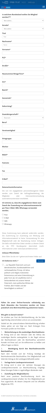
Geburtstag (7, 106)
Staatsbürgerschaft (10, 114)
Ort (4, 82)
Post (5, 215)
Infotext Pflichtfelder (10, 253)
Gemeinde (6, 98)
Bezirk (5, 90)
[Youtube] (5, 2)
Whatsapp (8, 224)
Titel (4, 33)
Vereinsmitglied (8, 130)
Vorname (6, 49)
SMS (5, 221)
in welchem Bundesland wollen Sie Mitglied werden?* (19, 15)
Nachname (7, 41)
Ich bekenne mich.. (10, 261)
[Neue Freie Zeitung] (24, 2)
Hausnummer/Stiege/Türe (13, 74)
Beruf (4, 122)
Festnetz (5, 163)
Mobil (5, 155)
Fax (3, 171)
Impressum (31, 410)
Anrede (5, 25)
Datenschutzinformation (12, 187)
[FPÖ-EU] (31, 2)
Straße (5, 66)
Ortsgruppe (6, 138)
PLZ (4, 57)
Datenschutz (18, 410)
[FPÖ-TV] (15, 2)
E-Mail (5, 179)
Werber (5, 147)
